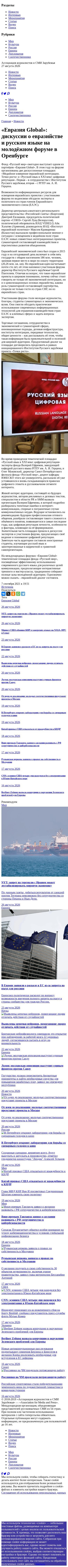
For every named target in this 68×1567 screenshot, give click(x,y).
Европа (12, 50)
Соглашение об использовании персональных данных (33, 1492)
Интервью (14, 14)
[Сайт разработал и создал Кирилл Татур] (32, 1519)
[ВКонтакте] (3, 594)
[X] (8, 594)
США (4, 1286)
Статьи (12, 21)
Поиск (12, 27)
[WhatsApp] (18, 594)
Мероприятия (16, 18)
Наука (5, 1010)
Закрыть (40, 1563)
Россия (12, 47)
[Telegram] (23, 594)
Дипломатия (15, 53)
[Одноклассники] (13, 594)
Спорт (5, 1367)
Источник (7, 586)
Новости (13, 11)
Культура (13, 44)
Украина (6, 1325)
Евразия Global (10, 600)
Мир (11, 41)
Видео (12, 24)
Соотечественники (19, 56)
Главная (6, 121)
